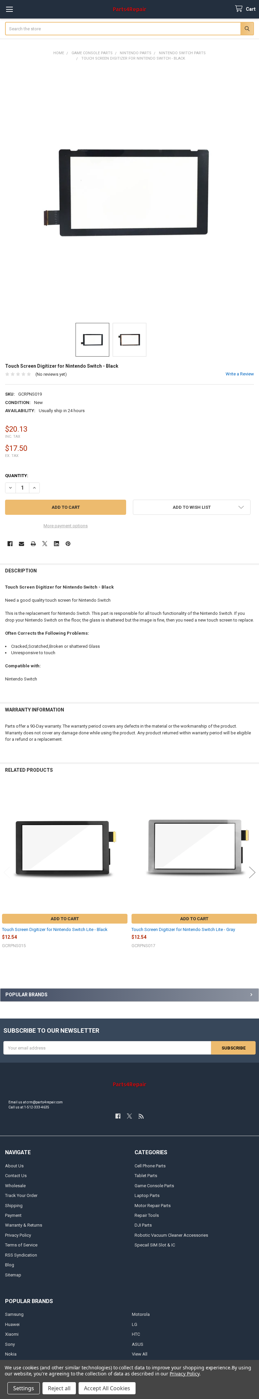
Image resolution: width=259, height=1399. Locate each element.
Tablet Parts (146, 1175)
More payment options (66, 525)
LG (134, 1324)
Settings (23, 1388)
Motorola (141, 1314)
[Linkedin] (56, 543)
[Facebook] (10, 543)
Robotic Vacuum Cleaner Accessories (171, 1235)
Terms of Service (21, 1244)
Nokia (11, 1354)
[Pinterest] (68, 543)
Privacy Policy (18, 1235)
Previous (6, 872)
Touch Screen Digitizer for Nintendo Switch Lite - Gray (183, 929)
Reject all (59, 1388)
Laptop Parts (147, 1195)
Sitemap (13, 1274)
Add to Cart (65, 918)
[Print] (33, 543)
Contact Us (16, 1175)
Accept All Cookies (107, 1388)
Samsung (14, 1314)
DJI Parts (143, 1225)
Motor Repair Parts (153, 1205)
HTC (136, 1334)
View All (139, 1354)
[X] (45, 543)
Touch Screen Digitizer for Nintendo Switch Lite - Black (55, 929)
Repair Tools (147, 1215)
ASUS (137, 1344)
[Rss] (141, 1116)
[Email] (21, 543)
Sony (10, 1344)
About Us (14, 1165)
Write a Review (240, 373)
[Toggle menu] (9, 9)
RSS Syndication (21, 1255)
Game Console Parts (154, 1185)
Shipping (14, 1205)
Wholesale (15, 1185)
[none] (129, 192)
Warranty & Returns (23, 1225)
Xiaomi (12, 1334)
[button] (192, 507)
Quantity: (16, 475)
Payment (13, 1215)
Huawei (12, 1324)
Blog (9, 1264)
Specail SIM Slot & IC (155, 1244)
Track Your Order (21, 1195)
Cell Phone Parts (150, 1165)
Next (252, 872)
